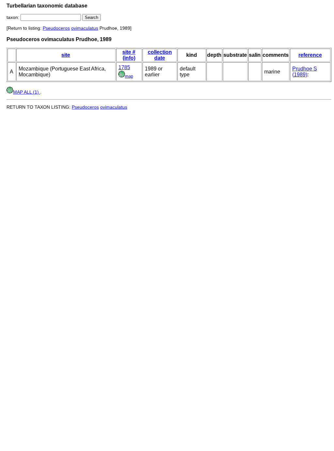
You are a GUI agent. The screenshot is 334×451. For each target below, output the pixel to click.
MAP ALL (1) (26, 92)
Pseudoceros (56, 28)
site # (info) (128, 55)
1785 (124, 67)
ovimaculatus (84, 28)
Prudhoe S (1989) (304, 71)
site (65, 55)
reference (310, 55)
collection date (160, 55)
